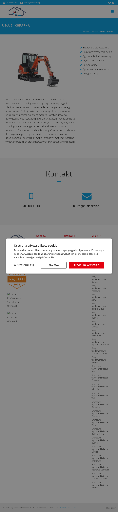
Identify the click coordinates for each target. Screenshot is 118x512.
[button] (24, 265)
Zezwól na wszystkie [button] (86, 265)
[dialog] (59, 256)
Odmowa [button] (53, 265)
